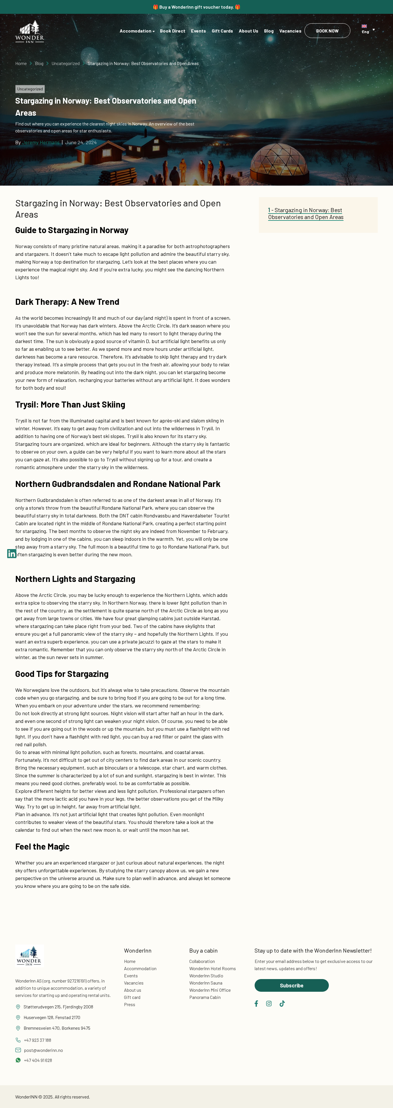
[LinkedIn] (11, 554)
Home (21, 63)
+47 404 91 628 (38, 1060)
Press (129, 1004)
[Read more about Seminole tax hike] (29, 960)
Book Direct (172, 30)
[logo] (29, 31)
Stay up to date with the (313, 950)
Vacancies (290, 30)
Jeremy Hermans (41, 142)
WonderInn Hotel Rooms (212, 968)
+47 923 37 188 (37, 1040)
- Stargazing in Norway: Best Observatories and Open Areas (306, 213)
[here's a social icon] (256, 1003)
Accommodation (140, 968)
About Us (248, 30)
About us (132, 990)
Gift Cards (222, 30)
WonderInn (138, 950)
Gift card (132, 997)
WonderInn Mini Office (210, 990)
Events (198, 30)
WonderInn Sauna (205, 982)
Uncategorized (65, 63)
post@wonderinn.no (43, 1050)
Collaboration (202, 961)
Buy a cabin (203, 950)
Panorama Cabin (205, 997)
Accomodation (135, 30)
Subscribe (292, 985)
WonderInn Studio (206, 975)
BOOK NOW (327, 30)
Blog (269, 30)
